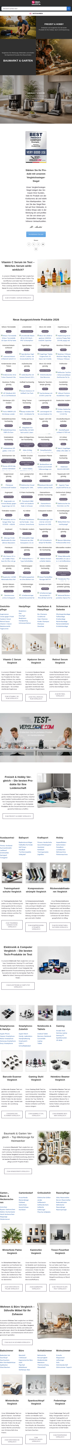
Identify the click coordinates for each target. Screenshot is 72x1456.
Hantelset (40, 847)
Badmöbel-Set (5, 1355)
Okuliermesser (5, 1219)
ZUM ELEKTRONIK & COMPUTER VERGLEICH (18, 986)
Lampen (27, 370)
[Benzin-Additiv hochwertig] (45, 581)
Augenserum (4, 614)
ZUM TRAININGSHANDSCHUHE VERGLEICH (12, 925)
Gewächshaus (23, 1207)
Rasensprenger (61, 1210)
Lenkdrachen (60, 850)
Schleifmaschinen (45, 499)
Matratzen (41, 1362)
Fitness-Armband (6, 845)
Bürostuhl (22, 1355)
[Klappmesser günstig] (8, 489)
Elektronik (45, 331)
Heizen (45, 515)
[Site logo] (36, 3)
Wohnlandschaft (62, 1365)
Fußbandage (60, 616)
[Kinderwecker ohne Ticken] (8, 378)
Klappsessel (60, 1358)
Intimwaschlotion (25, 623)
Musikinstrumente (27, 497)
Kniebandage (60, 619)
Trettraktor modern (9, 511)
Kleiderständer (42, 1360)
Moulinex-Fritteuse (63, 345)
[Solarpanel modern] (45, 524)
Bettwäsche (41, 1355)
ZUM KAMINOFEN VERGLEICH (36, 1288)
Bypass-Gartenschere (7, 1209)
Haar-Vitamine (42, 619)
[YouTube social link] (43, 244)
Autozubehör (45, 572)
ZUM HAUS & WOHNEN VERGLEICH (17, 1342)
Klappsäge (3, 1217)
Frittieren (63, 349)
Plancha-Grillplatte (44, 1212)
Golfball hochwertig (27, 382)
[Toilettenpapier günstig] (27, 581)
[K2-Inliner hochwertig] (63, 452)
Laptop (39, 1041)
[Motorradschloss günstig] (8, 579)
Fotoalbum (59, 847)
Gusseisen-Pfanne (45, 456)
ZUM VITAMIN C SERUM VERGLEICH (18, 298)
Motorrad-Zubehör (8, 572)
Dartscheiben (61, 845)
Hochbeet (22, 1210)
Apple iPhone (5, 1034)
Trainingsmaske (42, 852)
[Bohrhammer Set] (8, 470)
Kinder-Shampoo (43, 621)
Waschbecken (5, 1367)
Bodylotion (22, 611)
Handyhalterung (24, 1038)
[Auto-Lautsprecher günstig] (27, 487)
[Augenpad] (8, 505)
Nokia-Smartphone (6, 1038)
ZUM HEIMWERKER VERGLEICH (18, 1171)
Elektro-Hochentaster (7, 1212)
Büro (63, 368)
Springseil (3, 855)
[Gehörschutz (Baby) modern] (63, 506)
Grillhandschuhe (43, 1205)
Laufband (3, 850)
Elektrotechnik (9, 444)
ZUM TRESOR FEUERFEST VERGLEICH (60, 1288)
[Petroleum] (8, 560)
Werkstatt (63, 425)
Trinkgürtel (3, 858)
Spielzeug (9, 515)
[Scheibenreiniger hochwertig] (27, 597)
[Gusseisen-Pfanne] (45, 468)
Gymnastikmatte (6, 848)
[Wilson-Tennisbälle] (8, 339)
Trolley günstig (26, 419)
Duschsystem (4, 1360)
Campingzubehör (63, 405)
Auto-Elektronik (26, 481)
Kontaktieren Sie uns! (36, 234)
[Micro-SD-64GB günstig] (45, 378)
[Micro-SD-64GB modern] (45, 487)
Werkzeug (9, 352)
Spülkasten (4, 1365)
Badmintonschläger (25, 842)
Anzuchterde (23, 1197)
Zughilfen (40, 854)
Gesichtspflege (8, 497)
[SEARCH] (69, 9)
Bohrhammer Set (8, 456)
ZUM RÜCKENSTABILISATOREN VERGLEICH (60, 926)
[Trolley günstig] (27, 431)
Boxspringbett (42, 1358)
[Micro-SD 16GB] (45, 339)
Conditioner (41, 616)
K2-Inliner (26, 511)
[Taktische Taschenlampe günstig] (45, 397)
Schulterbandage (62, 626)
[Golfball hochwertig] (27, 392)
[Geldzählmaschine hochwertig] (8, 432)
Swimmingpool (8, 591)
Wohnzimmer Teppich (64, 1367)
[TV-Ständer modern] (27, 540)
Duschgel (22, 616)
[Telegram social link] (47, 747)
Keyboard (8, 529)
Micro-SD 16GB (45, 327)
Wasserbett (41, 1367)
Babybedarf (63, 499)
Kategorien (38, 13)
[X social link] (34, 244)
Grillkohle (40, 1207)
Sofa (57, 1362)
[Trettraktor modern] (8, 523)
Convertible (41, 1038)
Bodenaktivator (61, 1202)
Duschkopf (4, 1358)
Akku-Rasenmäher (62, 1197)
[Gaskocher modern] (63, 413)
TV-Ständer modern (27, 529)
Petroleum (8, 547)
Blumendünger (24, 1200)
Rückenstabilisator (62, 624)
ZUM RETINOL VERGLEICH (60, 695)
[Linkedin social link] (34, 747)
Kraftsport (27, 407)
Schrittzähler (4, 853)
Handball (22, 850)
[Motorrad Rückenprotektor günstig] (63, 597)
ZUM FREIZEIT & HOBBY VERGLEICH (18, 816)
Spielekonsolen (61, 1038)
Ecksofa (59, 1355)
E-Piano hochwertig (27, 492)
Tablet (39, 1043)
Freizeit (9, 331)
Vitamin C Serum (6, 624)
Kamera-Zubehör (45, 370)
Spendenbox (27, 345)
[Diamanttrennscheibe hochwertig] (45, 507)
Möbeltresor (23, 1367)
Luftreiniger (60, 1360)
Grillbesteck (41, 1202)
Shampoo (40, 624)
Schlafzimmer (44, 1350)
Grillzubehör (44, 1193)
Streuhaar (40, 626)
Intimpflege (27, 572)
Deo (20, 613)
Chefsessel (22, 1358)
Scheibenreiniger (45, 584)
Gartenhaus (23, 1205)
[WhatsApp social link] (41, 747)
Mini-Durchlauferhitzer (7, 1362)
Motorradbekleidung (63, 591)
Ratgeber (38, 728)
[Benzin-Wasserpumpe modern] (8, 599)
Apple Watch (23, 1034)
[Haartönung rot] (63, 338)
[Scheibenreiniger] (45, 596)
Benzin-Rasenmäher (63, 1200)
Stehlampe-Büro (24, 1370)
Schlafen (45, 425)
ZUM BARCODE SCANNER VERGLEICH (12, 1114)
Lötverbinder (27, 327)
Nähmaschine (61, 852)
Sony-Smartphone (6, 1043)
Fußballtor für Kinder (26, 845)
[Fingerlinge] (45, 356)
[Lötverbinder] (27, 339)
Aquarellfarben (61, 842)
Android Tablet (42, 1034)
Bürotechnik (45, 407)
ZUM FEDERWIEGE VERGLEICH (60, 1436)
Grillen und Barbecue (63, 481)
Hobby (63, 536)
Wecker (8, 370)
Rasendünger (60, 1207)
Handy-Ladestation (25, 1036)
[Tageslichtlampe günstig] (45, 542)
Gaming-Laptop (61, 1033)
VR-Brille (59, 1040)
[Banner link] (18, 27)
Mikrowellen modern (63, 547)
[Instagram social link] (38, 244)
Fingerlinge (45, 345)
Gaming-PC (60, 1035)
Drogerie (63, 331)
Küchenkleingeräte (63, 462)
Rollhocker (63, 364)
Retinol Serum (5, 621)
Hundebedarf (63, 389)
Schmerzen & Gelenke (45, 349)
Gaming (60, 1026)
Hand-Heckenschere (7, 1214)
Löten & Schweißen (27, 331)
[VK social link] (44, 747)
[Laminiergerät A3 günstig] (45, 415)
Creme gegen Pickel (7, 616)
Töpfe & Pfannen (45, 460)
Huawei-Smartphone (7, 1036)
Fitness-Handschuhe (44, 842)
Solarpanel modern (45, 511)
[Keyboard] (8, 541)
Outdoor (45, 389)
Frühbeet (22, 1202)
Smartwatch (23, 1041)
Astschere (3, 1207)
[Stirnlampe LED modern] (8, 415)
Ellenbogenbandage (63, 614)
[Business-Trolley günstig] (8, 397)
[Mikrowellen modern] (63, 558)
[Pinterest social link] (36, 249)
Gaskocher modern (63, 400)
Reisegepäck (8, 389)
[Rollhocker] (63, 376)
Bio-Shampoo (42, 614)
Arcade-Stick (60, 1031)
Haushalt (26, 349)
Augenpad (8, 492)
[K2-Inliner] (27, 523)
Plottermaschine (62, 854)
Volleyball (22, 854)
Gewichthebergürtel (44, 845)
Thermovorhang (43, 1365)
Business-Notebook (44, 1036)
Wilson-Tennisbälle (9, 327)
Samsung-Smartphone (8, 1041)
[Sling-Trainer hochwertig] (27, 415)
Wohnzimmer (27, 533)
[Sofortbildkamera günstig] (27, 562)
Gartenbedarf (9, 552)
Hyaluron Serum (5, 619)
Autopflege (27, 591)
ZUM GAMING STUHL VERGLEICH (36, 1114)
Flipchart (22, 1365)
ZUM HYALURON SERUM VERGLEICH (36, 698)
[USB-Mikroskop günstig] (63, 544)
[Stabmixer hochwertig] (63, 470)
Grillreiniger (41, 1210)
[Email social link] (27, 747)
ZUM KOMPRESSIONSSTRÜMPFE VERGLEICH (36, 927)
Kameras (26, 554)
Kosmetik (63, 517)
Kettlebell (40, 850)
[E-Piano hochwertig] (27, 503)
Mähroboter (60, 1205)
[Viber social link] (51, 747)
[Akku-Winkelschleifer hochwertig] (45, 562)
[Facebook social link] (29, 244)
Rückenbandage (61, 621)
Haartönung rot (63, 327)
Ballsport (26, 386)
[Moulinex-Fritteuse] (63, 358)
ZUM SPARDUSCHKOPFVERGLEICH (36, 1439)
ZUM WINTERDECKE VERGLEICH (12, 1441)
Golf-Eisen (22, 847)
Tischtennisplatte (25, 852)
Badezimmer (6, 1350)
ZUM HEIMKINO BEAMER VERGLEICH (60, 1114)
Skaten (63, 444)
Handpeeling (23, 621)
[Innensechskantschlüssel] (8, 360)
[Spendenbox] (27, 358)
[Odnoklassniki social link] (37, 747)
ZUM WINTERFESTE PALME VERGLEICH (12, 1288)
